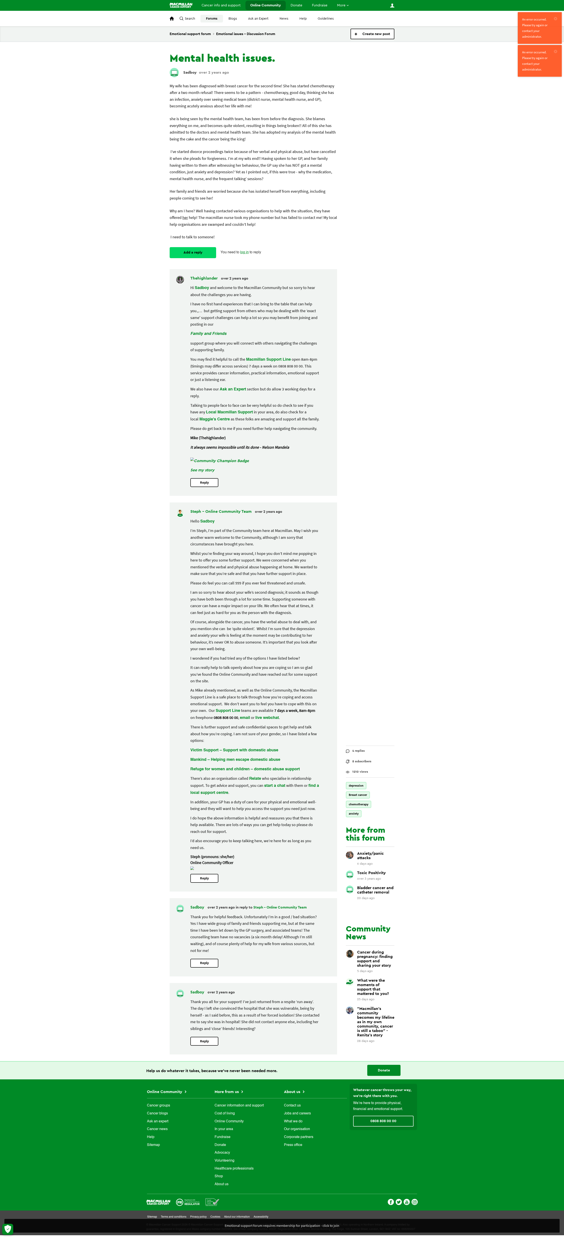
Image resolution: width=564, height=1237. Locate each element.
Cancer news (157, 1129)
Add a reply (193, 252)
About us (221, 1184)
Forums (211, 18)
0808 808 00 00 (383, 1121)
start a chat (274, 786)
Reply (204, 482)
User (392, 5)
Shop (219, 1176)
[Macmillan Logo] (158, 1201)
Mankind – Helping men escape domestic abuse (235, 760)
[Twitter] (399, 1201)
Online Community (265, 5)
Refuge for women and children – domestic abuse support (245, 769)
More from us (227, 1092)
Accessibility (261, 1217)
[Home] (181, 5)
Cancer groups (158, 1105)
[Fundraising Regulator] (188, 1201)
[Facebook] (391, 1201)
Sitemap (153, 1145)
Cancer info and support (221, 5)
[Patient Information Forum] (212, 1201)
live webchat (267, 718)
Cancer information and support (239, 1105)
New (372, 34)
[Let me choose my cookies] (7, 1229)
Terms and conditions (173, 1217)
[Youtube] (407, 1201)
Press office (293, 1145)
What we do (293, 1121)
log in (244, 252)
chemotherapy (358, 804)
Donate (296, 5)
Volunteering (224, 1160)
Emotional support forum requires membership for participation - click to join (282, 1225)
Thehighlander (204, 278)
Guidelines (326, 18)
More (341, 5)
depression (356, 785)
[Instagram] (415, 1201)
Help (303, 18)
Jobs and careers (297, 1113)
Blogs (232, 18)
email (245, 718)
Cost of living (225, 1113)
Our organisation (297, 1129)
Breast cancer (358, 794)
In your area (224, 1129)
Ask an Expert (258, 18)
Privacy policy (198, 1217)
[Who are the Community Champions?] (219, 461)
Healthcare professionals (234, 1168)
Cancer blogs (157, 1113)
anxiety (354, 813)
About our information (237, 1217)
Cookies (215, 1217)
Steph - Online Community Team (221, 511)
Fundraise (319, 5)
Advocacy (222, 1153)
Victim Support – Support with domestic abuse (234, 750)
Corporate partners (298, 1137)
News (284, 18)
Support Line (228, 711)
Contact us (292, 1105)
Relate (255, 779)
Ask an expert (157, 1121)
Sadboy (190, 72)
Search (190, 18)
